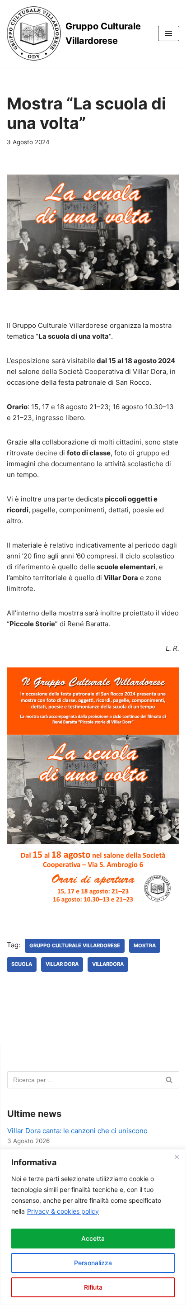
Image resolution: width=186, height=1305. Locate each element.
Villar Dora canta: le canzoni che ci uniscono (77, 1130)
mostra (145, 945)
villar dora (62, 964)
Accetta (93, 1238)
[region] (93, 1227)
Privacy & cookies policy (63, 1211)
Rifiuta (93, 1287)
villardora (108, 964)
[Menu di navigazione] (168, 33)
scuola (21, 964)
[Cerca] (169, 1079)
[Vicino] (176, 1156)
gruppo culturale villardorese (74, 945)
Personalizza (93, 1263)
